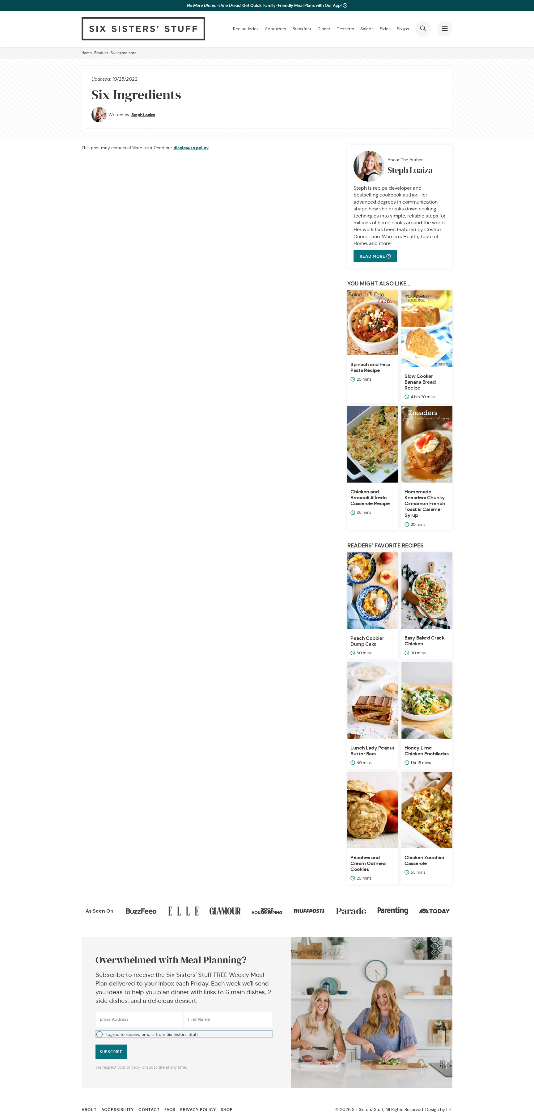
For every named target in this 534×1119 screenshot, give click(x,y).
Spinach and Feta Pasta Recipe (370, 367)
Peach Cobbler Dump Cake (367, 641)
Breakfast (301, 29)
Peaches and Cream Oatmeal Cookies (368, 863)
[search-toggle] (423, 28)
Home (87, 52)
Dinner (323, 29)
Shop (227, 1109)
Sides (385, 29)
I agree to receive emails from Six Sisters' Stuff (152, 1034)
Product (101, 52)
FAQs (170, 1109)
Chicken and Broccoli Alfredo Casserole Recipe (370, 497)
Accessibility (117, 1109)
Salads (367, 29)
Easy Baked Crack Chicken (424, 641)
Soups (403, 29)
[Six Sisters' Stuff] (143, 28)
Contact (149, 1109)
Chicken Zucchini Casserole (424, 860)
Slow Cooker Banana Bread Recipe (420, 382)
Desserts (345, 29)
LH (448, 1109)
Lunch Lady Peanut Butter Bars (372, 751)
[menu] (444, 28)
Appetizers (275, 29)
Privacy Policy (198, 1109)
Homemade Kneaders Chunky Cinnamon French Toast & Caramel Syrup (425, 503)
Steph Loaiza (143, 114)
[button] (184, 1034)
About (89, 1109)
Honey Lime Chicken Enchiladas (426, 751)
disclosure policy (191, 147)
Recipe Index (246, 29)
